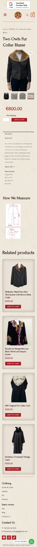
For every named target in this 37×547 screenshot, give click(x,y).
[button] (30, 53)
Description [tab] (8, 134)
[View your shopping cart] (33, 15)
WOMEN (12, 29)
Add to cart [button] (13, 307)
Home (5, 29)
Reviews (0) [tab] (8, 138)
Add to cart (19, 120)
